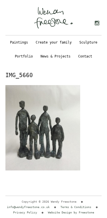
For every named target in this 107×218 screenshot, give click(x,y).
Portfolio (24, 56)
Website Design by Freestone (71, 212)
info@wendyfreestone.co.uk (28, 207)
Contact (85, 56)
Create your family (54, 42)
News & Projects (55, 56)
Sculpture (88, 42)
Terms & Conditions (75, 207)
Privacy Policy (25, 212)
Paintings (19, 42)
